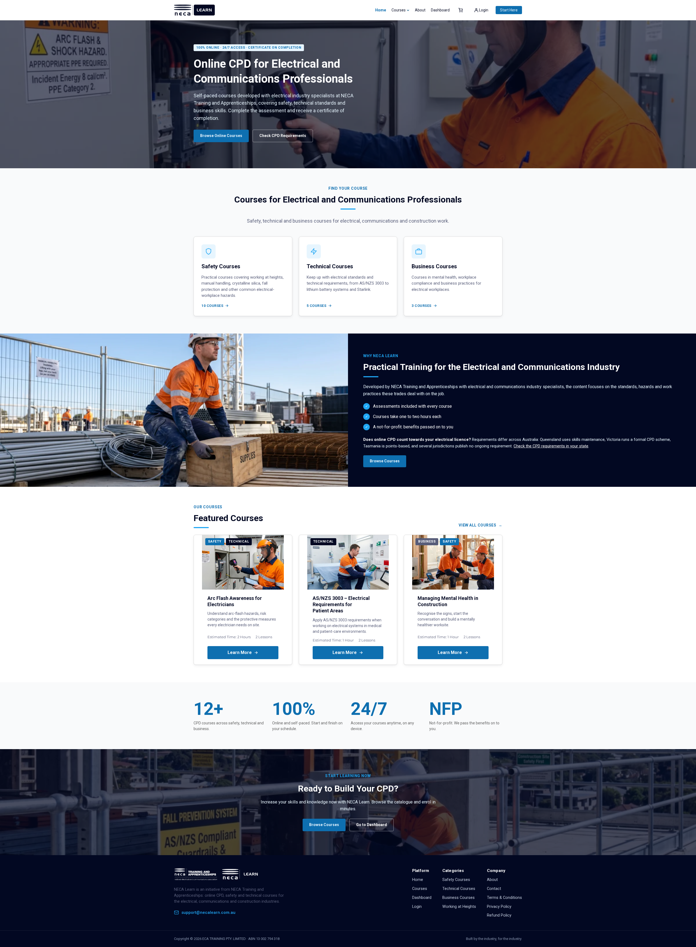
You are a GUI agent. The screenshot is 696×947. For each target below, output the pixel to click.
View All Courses (477, 525)
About (492, 879)
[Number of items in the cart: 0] (460, 10)
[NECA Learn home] (217, 874)
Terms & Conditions (504, 897)
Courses (419, 888)
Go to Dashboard (371, 825)
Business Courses (458, 897)
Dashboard (421, 897)
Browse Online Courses (221, 135)
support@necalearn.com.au (208, 912)
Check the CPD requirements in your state (551, 446)
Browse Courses (385, 461)
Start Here (509, 10)
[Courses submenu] (408, 10)
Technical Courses (458, 888)
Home (380, 10)
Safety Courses (456, 879)
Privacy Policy (499, 906)
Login (417, 906)
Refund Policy (499, 915)
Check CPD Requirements (282, 135)
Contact (494, 888)
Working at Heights (459, 906)
